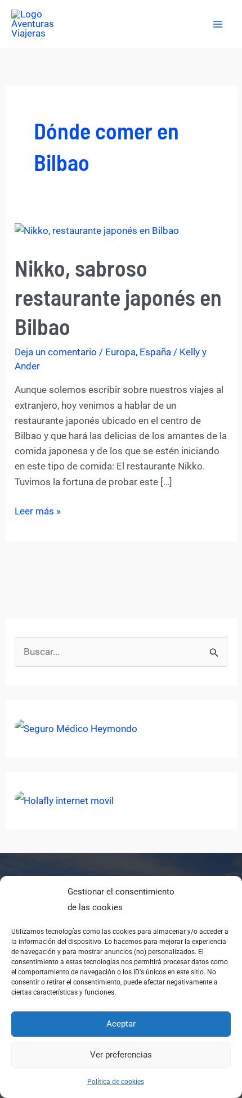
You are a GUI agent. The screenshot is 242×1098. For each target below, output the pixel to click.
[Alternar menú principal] (218, 24)
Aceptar (121, 1024)
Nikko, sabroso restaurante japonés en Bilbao (118, 297)
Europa (120, 352)
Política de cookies (115, 1082)
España (155, 352)
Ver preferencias (121, 1055)
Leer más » (38, 512)
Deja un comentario (56, 352)
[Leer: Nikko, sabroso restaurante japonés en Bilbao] (97, 230)
